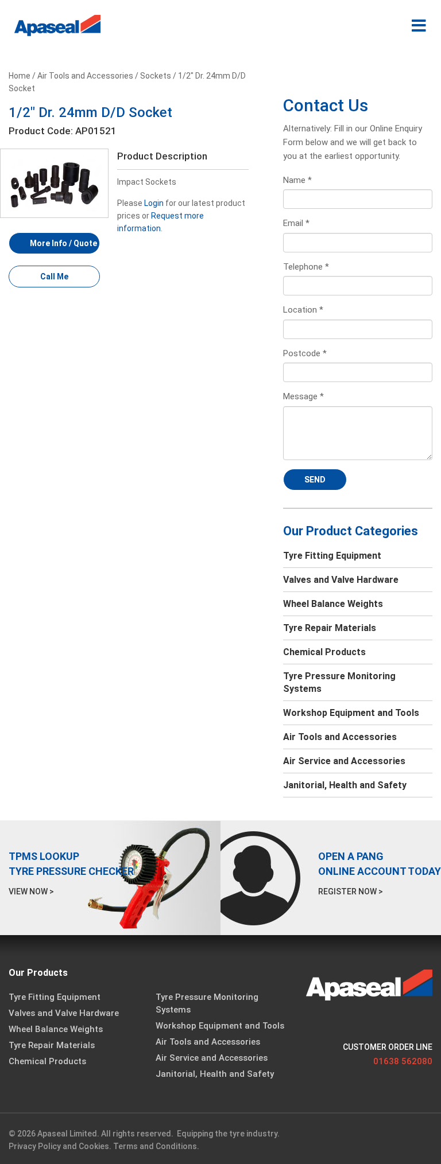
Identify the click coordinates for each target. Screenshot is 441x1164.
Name (297, 180)
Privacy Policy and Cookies (59, 1146)
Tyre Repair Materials (329, 627)
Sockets (155, 75)
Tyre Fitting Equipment (332, 555)
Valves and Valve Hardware (341, 579)
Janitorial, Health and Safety (345, 785)
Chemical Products (324, 652)
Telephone (306, 267)
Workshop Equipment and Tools (351, 712)
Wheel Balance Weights (333, 603)
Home (19, 75)
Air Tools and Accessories (85, 75)
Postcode (305, 353)
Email (296, 223)
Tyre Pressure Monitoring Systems (339, 682)
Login (154, 203)
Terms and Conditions (155, 1146)
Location (303, 310)
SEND (315, 479)
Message (303, 396)
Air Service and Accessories (344, 761)
